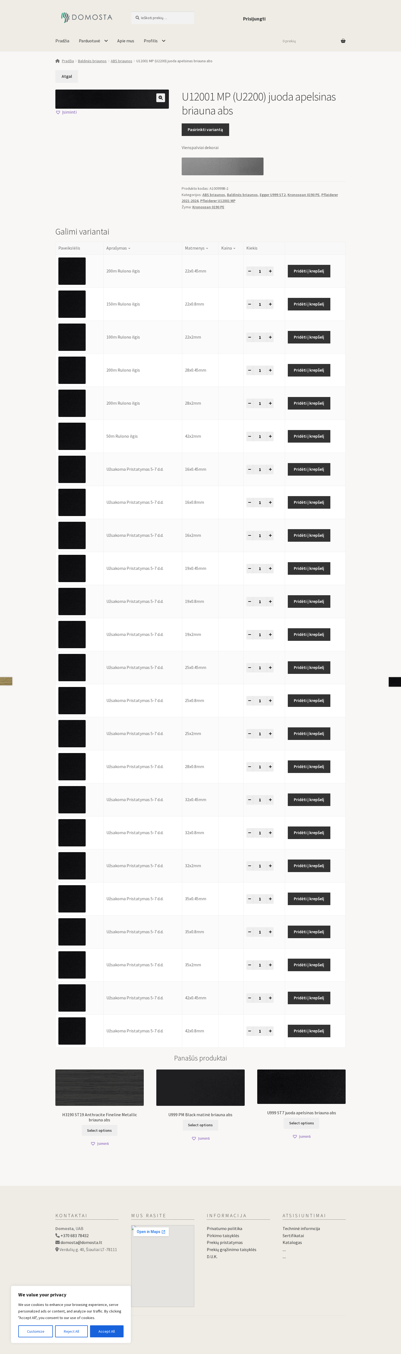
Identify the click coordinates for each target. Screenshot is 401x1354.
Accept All (106, 1331)
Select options (99, 1130)
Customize (35, 1331)
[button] (160, 97)
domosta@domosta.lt (81, 1242)
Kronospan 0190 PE (303, 194)
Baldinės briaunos (92, 60)
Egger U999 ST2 (273, 194)
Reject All (71, 1331)
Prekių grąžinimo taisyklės (231, 1249)
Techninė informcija (301, 1228)
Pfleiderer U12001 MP (217, 200)
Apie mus (125, 40)
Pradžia (62, 40)
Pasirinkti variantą (205, 129)
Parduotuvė (89, 40)
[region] (71, 1314)
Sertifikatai (293, 1235)
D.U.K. (212, 1256)
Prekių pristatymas (225, 1242)
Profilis (151, 40)
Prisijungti (254, 19)
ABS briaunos (121, 60)
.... (284, 1249)
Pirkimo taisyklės (223, 1235)
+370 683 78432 (75, 1235)
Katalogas (292, 1242)
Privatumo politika (224, 1228)
